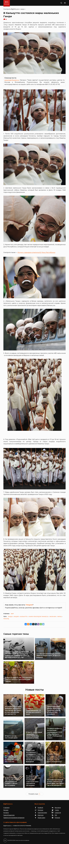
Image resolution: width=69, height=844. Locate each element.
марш (59, 616)
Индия (16, 616)
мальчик (53, 616)
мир (22, 9)
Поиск (59, 3)
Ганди (10, 616)
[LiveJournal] (36, 624)
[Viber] (38, 624)
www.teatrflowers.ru (11, 80)
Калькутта (23, 616)
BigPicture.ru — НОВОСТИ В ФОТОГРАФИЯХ (17, 825)
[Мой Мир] (31, 624)
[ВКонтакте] (26, 624)
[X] (33, 624)
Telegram (29, 605)
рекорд (6, 618)
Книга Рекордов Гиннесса (38, 616)
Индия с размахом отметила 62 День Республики (36, 252)
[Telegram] (43, 624)
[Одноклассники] (28, 624)
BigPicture (15, 9)
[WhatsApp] (41, 624)
